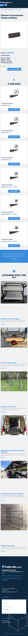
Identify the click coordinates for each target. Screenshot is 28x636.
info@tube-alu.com (9, 570)
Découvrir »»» (3, 324)
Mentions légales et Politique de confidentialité (14, 633)
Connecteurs (5, 603)
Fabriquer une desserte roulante (10, 319)
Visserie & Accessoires (9, 9)
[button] (1, 5)
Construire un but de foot (8, 406)
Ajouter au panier (14, 69)
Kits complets (6, 612)
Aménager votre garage (8, 545)
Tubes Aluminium (6, 600)
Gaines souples (6, 609)
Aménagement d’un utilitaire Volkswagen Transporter (12, 451)
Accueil (2, 9)
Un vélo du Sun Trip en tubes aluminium (12, 494)
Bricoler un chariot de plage (9, 362)
